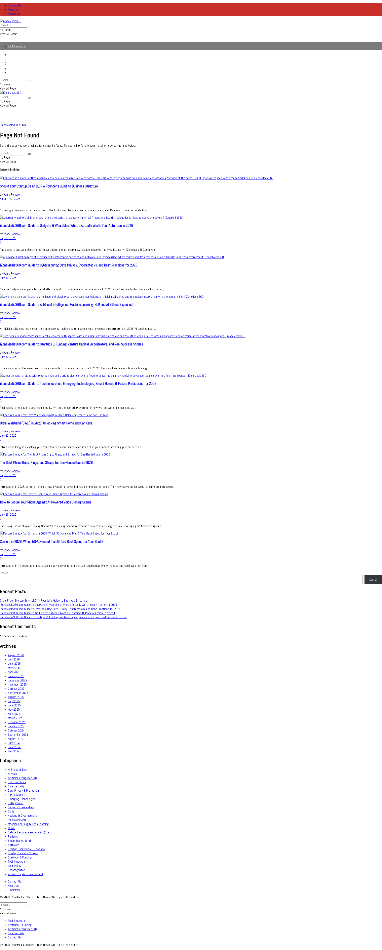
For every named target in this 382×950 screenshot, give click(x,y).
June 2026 (14, 663)
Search (4, 573)
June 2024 (14, 747)
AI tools (12, 774)
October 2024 (16, 730)
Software (13, 845)
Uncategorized (16, 870)
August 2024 (16, 739)
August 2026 (16, 655)
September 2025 (18, 693)
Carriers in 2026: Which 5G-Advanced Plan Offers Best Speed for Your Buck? (51, 541)
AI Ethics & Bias (17, 770)
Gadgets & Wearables (21, 807)
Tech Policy (14, 866)
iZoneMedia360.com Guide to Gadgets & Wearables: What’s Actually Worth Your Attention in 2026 (66, 225)
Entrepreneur (15, 803)
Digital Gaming (16, 795)
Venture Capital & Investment (25, 874)
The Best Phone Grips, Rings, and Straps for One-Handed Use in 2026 (46, 462)
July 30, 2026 (8, 238)
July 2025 (14, 701)
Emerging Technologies (22, 799)
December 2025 (17, 680)
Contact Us (14, 5)
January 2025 (16, 726)
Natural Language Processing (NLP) (29, 832)
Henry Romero (11, 194)
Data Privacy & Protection (23, 790)
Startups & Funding (20, 60)
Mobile (11, 828)
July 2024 (14, 743)
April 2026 (14, 672)
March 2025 (15, 718)
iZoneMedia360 (17, 820)
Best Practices (17, 782)
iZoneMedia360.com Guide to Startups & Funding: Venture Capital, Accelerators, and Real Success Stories (71, 344)
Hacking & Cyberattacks (22, 815)
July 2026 (14, 659)
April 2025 (14, 714)
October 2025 (16, 689)
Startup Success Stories (23, 853)
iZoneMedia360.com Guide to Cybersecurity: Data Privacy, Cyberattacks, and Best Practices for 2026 (68, 265)
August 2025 (16, 697)
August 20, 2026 (10, 199)
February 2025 (16, 722)
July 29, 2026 (8, 514)
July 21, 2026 (8, 475)
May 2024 (14, 751)
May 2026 (14, 668)
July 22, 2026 (8, 435)
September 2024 (18, 734)
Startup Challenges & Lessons (26, 849)
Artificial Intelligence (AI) (22, 64)
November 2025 (17, 684)
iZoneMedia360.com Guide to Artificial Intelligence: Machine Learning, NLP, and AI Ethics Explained (66, 304)
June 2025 (14, 705)
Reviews (13, 836)
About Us (13, 9)
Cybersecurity (16, 68)
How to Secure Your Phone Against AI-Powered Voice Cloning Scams (46, 502)
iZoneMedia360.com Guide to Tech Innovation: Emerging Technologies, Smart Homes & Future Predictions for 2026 (78, 383)
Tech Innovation (17, 46)
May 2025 (14, 709)
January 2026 (16, 676)
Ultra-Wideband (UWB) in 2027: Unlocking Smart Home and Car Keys (46, 423)
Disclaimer (14, 14)
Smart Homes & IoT (19, 841)
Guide (11, 811)
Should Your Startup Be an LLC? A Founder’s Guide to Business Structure (49, 186)
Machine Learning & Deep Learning (28, 824)
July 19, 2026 (8, 554)
